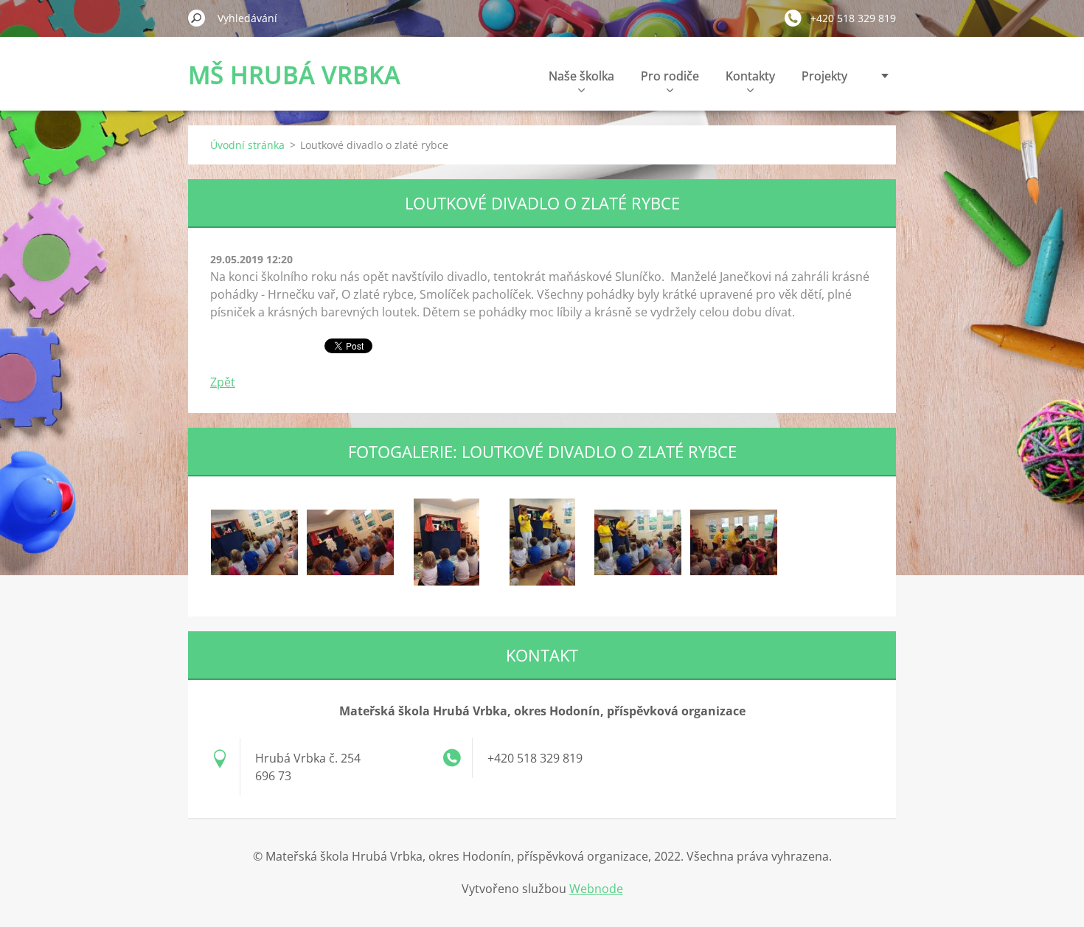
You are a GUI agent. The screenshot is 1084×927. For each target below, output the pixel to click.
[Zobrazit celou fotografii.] (254, 542)
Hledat (197, 17)
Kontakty (750, 76)
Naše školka (581, 76)
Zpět (222, 382)
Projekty (824, 76)
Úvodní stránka (247, 145)
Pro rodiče (670, 76)
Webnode (596, 889)
